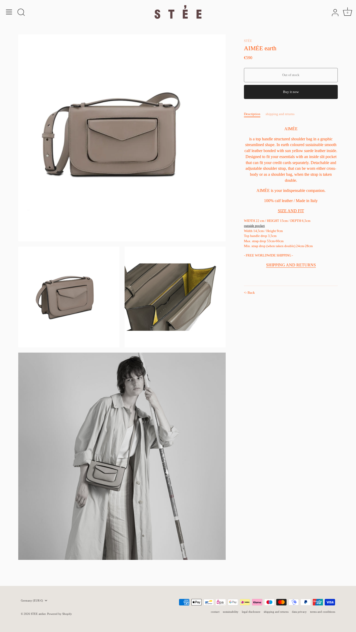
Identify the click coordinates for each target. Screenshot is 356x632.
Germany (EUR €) (32, 600)
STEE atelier (38, 613)
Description (252, 114)
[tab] (255, 114)
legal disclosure (251, 611)
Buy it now (291, 92)
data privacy (299, 611)
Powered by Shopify (59, 613)
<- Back (249, 293)
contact (215, 611)
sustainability (230, 611)
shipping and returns (280, 114)
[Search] (21, 12)
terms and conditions (322, 611)
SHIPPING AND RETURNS (291, 265)
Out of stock (290, 75)
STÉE (248, 41)
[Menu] (9, 12)
